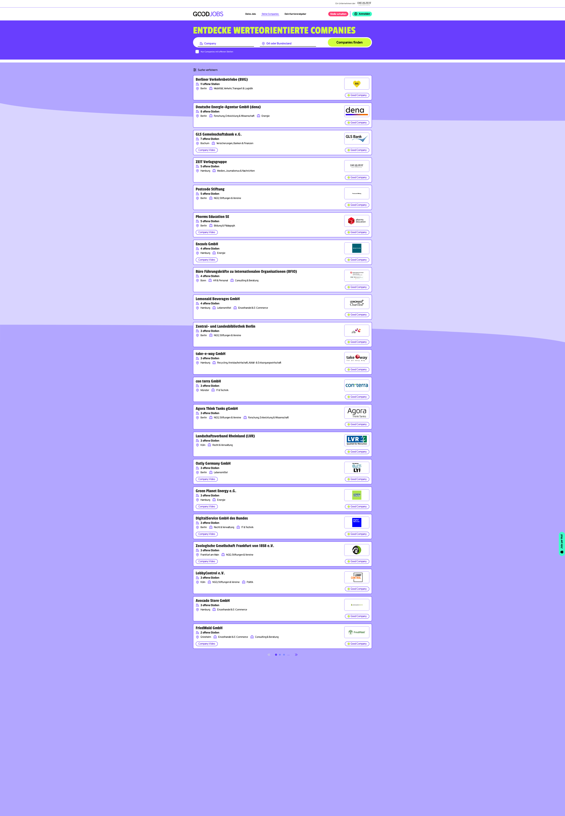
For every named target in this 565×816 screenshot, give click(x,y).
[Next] (296, 654)
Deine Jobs (250, 14)
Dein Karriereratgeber (295, 14)
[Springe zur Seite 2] (280, 655)
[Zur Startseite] (208, 14)
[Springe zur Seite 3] (284, 655)
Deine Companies (270, 14)
